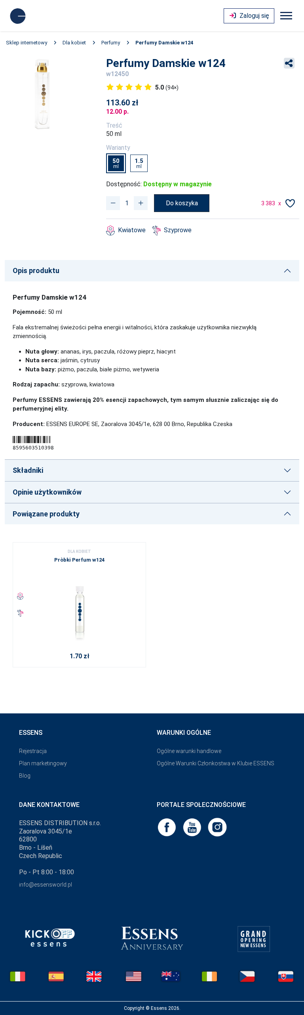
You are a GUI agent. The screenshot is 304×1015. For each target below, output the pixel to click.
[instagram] (217, 826)
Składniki (28, 470)
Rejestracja (33, 751)
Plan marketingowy (43, 763)
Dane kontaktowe (49, 805)
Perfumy (110, 43)
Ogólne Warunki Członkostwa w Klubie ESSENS (215, 763)
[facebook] (167, 826)
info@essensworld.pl (45, 884)
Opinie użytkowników (47, 492)
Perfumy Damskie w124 (164, 43)
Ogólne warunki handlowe (189, 751)
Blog (24, 775)
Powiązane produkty (46, 514)
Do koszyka (182, 203)
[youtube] (192, 826)
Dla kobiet (74, 43)
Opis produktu (36, 270)
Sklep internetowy (26, 43)
